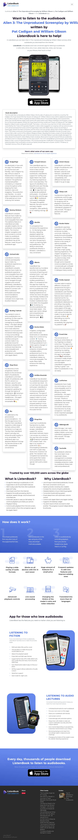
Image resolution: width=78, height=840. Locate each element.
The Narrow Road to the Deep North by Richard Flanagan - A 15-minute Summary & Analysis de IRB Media (47, 807)
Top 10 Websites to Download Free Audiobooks (69, 796)
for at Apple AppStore (45, 153)
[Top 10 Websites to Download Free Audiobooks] (62, 796)
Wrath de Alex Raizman (47, 822)
